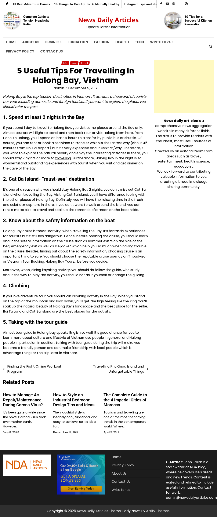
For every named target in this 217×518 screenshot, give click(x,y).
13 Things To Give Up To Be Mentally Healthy (85, 4)
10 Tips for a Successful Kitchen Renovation (198, 20)
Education (78, 42)
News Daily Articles (108, 19)
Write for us (162, 42)
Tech (139, 42)
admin (59, 88)
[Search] (210, 47)
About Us (30, 42)
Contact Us (51, 51)
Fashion (101, 42)
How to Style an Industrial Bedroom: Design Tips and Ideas (73, 400)
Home (11, 42)
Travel (84, 63)
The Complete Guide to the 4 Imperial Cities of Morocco (125, 400)
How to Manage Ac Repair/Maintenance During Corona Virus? (23, 400)
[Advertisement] (184, 86)
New (74, 63)
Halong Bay (13, 96)
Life (65, 63)
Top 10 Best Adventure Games (26, 4)
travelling (63, 158)
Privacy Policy (20, 51)
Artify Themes (158, 510)
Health (122, 42)
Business (53, 42)
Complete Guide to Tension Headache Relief (36, 20)
